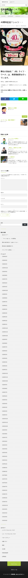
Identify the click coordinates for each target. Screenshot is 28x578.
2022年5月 (4, 399)
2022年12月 (5, 373)
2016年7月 (4, 486)
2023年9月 (4, 339)
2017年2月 (4, 482)
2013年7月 (4, 501)
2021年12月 (5, 418)
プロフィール (14, 569)
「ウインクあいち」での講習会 (9, 238)
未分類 (3, 549)
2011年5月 (4, 512)
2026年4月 (4, 260)
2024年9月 (4, 294)
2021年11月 (5, 422)
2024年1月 (4, 324)
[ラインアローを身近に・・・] (4, 141)
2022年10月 (5, 381)
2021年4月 (4, 448)
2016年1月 (4, 490)
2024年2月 (4, 320)
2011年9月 (4, 509)
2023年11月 (5, 331)
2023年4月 (4, 358)
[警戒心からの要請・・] (4, 110)
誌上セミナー (5, 234)
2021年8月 (4, 433)
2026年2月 (4, 264)
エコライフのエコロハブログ (8, 530)
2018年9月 (4, 467)
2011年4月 (4, 516)
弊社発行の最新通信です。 (8, 246)
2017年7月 (4, 479)
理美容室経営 (23, 25)
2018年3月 (4, 471)
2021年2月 (4, 456)
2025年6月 (4, 282)
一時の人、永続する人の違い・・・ (16, 147)
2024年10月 (5, 290)
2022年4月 (4, 403)
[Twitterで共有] (14, 98)
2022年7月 (4, 392)
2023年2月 (4, 365)
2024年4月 (4, 313)
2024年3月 (4, 316)
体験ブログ (18, 25)
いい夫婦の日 (11, 156)
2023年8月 (4, 343)
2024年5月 (4, 309)
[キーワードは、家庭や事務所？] (24, 122)
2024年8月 (4, 298)
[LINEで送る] (22, 98)
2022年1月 (4, 414)
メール (3, 198)
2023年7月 (4, 347)
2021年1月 (4, 460)
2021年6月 (4, 441)
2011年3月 (4, 520)
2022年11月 (5, 377)
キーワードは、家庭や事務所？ (8, 120)
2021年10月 (5, 426)
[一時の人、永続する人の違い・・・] (4, 150)
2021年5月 (4, 445)
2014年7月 (4, 494)
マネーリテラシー (11, 25)
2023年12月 (5, 328)
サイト (2, 204)
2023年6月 (4, 350)
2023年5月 (4, 354)
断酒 (3, 545)
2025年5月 (4, 286)
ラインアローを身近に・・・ (15, 138)
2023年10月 (5, 335)
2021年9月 (4, 430)
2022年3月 (4, 407)
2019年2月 (4, 463)
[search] (26, 5)
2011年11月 (5, 505)
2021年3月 (4, 452)
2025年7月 (4, 279)
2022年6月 (4, 396)
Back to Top (14, 564)
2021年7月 (4, 437)
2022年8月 (4, 388)
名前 (2, 192)
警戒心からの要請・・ (13, 108)
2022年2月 (4, 411)
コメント (3, 178)
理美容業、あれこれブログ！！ (11, 10)
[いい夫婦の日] (4, 159)
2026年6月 (4, 256)
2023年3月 (4, 362)
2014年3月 (4, 497)
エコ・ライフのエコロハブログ (9, 533)
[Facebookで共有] (5, 98)
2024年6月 (4, 305)
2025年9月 (4, 271)
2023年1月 (4, 369)
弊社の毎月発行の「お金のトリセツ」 (10, 242)
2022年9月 (4, 384)
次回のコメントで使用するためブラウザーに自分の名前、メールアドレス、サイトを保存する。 (14, 212)
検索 (2, 222)
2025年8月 (4, 275)
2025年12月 (5, 267)
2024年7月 (4, 301)
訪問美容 (4, 556)
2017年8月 (4, 475)
